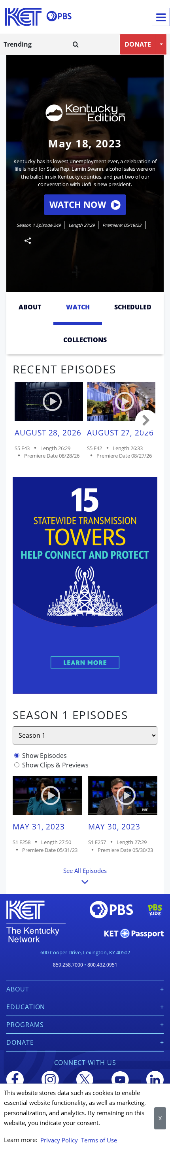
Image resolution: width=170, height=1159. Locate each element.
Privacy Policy (59, 1140)
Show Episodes (44, 755)
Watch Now (77, 204)
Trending (18, 44)
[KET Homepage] (23, 17)
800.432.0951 (102, 964)
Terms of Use (99, 1140)
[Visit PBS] (59, 16)
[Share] (24, 240)
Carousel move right (146, 421)
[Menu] (161, 17)
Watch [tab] (78, 307)
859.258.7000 (68, 964)
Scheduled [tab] (132, 307)
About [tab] (30, 307)
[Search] (76, 44)
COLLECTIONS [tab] (85, 339)
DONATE (138, 44)
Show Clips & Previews (55, 765)
